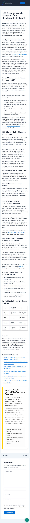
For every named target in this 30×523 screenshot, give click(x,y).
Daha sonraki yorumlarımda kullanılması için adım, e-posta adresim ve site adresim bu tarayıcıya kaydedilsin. (15, 506)
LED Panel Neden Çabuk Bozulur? (16, 232)
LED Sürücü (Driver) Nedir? (13, 126)
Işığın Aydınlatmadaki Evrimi (20, 54)
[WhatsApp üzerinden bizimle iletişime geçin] (27, 520)
